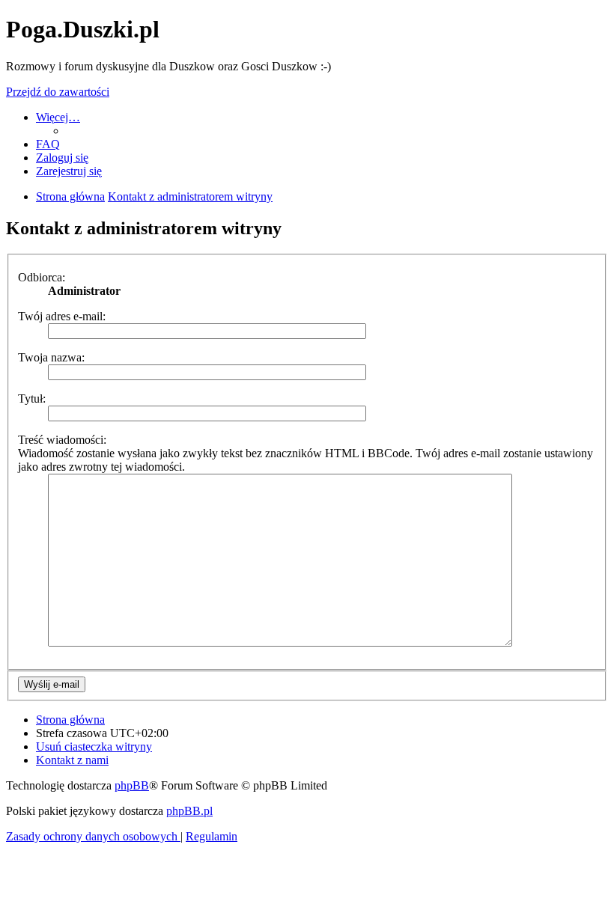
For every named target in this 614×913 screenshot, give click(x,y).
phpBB (132, 785)
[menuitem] (48, 144)
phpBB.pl (189, 810)
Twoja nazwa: (51, 357)
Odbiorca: (41, 277)
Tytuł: (32, 398)
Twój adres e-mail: (62, 316)
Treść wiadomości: (62, 439)
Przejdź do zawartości (57, 91)
